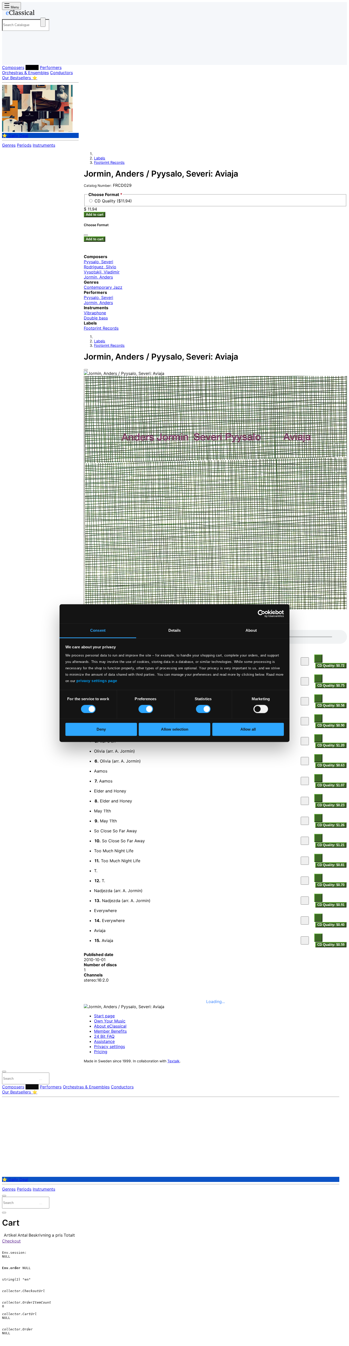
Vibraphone (95, 312)
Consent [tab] (98, 630)
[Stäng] (86, 235)
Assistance (104, 1041)
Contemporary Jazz (103, 287)
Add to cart (94, 214)
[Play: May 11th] (305, 821)
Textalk (173, 1061)
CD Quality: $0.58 (330, 705)
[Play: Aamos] (305, 781)
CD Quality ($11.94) (113, 200)
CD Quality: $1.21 (330, 845)
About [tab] (251, 630)
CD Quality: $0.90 (330, 725)
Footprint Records (109, 162)
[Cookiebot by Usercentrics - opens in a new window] (261, 613)
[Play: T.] (305, 881)
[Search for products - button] (42, 22)
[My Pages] (11, 57)
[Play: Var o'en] (305, 741)
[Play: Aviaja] (305, 940)
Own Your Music (109, 1020)
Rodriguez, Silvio (100, 266)
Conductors (61, 72)
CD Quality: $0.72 (330, 666)
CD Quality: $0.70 (330, 885)
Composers (13, 67)
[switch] (145, 709)
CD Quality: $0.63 (330, 765)
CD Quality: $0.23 (330, 805)
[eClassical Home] (43, 13)
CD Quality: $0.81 (330, 865)
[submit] (40, 1079)
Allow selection (174, 729)
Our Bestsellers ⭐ (19, 77)
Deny (101, 729)
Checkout (11, 1241)
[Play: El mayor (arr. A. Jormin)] (305, 721)
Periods (24, 145)
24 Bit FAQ (104, 1036)
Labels (32, 67)
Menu (14, 7)
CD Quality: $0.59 (330, 945)
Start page (104, 1015)
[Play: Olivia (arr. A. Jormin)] (305, 761)
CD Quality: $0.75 (330, 685)
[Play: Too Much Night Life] (305, 861)
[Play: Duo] (305, 661)
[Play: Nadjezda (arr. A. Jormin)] (305, 900)
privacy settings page (96, 680)
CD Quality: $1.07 (330, 785)
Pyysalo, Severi (98, 261)
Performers (51, 67)
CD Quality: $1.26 (330, 825)
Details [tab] (174, 630)
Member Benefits (110, 1031)
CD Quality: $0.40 (330, 925)
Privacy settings (109, 1046)
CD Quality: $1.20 (330, 745)
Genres (9, 145)
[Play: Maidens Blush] (305, 681)
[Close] (86, 370)
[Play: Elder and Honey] (305, 801)
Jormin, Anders (98, 277)
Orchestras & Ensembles (25, 72)
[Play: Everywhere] (305, 920)
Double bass (96, 317)
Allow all (248, 729)
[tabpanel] (215, 789)
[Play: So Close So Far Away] (305, 841)
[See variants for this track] (318, 658)
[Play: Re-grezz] (305, 701)
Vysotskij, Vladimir (102, 271)
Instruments (44, 145)
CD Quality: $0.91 (330, 905)
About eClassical (110, 1026)
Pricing (100, 1051)
